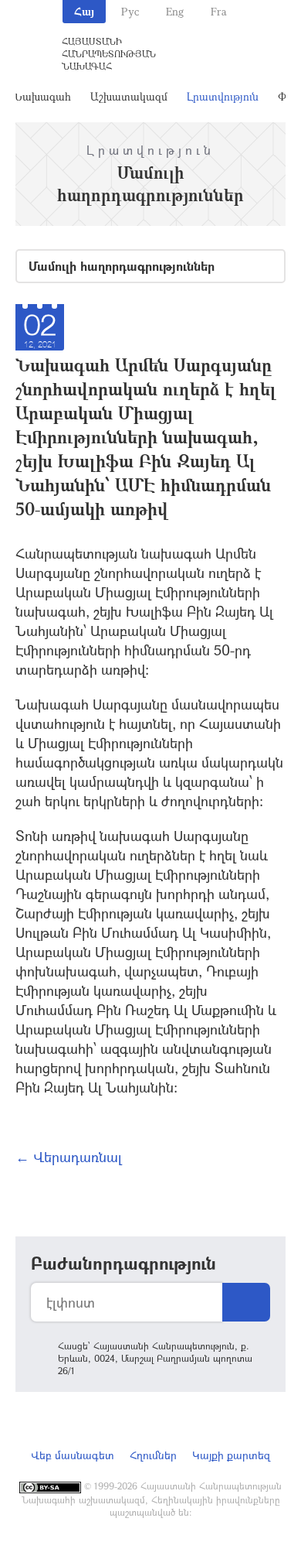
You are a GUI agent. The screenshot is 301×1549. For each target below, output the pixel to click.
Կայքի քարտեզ (231, 1455)
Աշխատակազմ (128, 96)
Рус (130, 11)
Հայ (84, 11)
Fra (219, 11)
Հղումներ (153, 1455)
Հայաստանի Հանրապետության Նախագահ (109, 53)
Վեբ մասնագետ (72, 1455)
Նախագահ (42, 96)
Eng (175, 11)
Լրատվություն (223, 96)
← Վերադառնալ (68, 1156)
